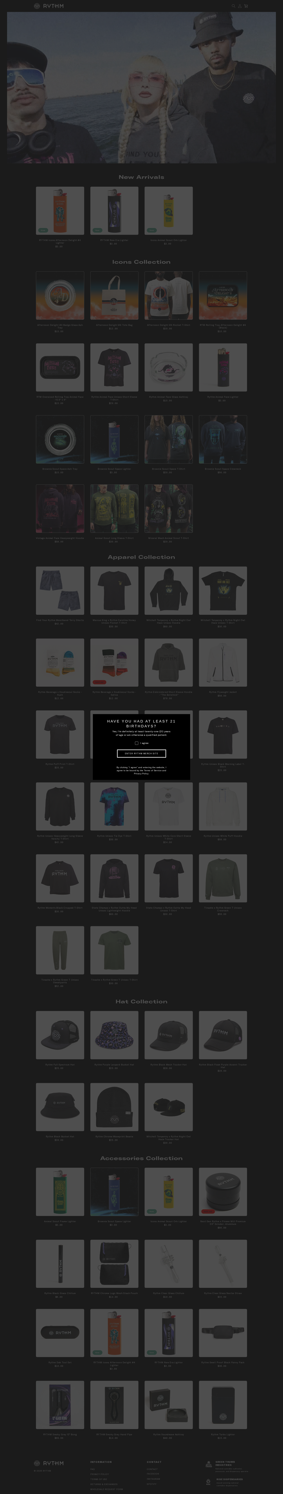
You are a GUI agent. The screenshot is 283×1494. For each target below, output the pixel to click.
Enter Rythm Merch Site (141, 753)
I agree (144, 743)
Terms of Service (153, 770)
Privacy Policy (141, 773)
